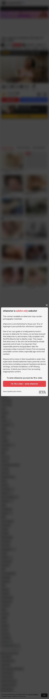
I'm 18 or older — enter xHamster (24, 384)
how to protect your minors (12, 391)
